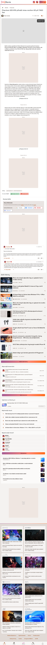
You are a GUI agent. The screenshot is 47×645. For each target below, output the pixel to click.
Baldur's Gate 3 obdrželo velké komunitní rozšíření (33, 577)
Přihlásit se (42, 2)
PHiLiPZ (8, 261)
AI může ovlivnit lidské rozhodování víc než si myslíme (11, 577)
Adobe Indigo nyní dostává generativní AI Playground (28, 353)
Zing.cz (4, 464)
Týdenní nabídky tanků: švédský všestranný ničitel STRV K (33, 596)
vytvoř (35, 204)
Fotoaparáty (12, 7)
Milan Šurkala (7, 15)
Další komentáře (23, 395)
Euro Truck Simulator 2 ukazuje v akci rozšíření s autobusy (12, 631)
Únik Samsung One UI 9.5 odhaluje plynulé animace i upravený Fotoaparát (27, 312)
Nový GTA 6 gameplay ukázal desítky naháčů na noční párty (16, 468)
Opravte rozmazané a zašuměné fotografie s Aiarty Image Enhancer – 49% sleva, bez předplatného (27, 336)
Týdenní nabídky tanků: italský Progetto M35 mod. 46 (34, 604)
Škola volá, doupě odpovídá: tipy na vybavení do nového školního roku (29, 303)
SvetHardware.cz (6, 459)
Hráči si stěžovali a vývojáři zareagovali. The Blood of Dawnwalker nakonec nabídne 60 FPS (34, 542)
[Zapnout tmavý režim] (37, 2)
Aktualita (6, 7)
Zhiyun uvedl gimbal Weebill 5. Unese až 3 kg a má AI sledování (27, 287)
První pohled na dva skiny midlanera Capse (13, 478)
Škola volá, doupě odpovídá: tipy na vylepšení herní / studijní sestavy (28, 278)
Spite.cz (4, 469)
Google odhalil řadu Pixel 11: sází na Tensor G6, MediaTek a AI (29, 328)
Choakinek (8, 246)
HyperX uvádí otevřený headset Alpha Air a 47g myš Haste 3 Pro (34, 627)
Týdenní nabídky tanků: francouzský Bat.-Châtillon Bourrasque (33, 600)
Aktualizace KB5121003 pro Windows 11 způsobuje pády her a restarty (19, 458)
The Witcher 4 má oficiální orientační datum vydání (14, 473)
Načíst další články (23, 361)
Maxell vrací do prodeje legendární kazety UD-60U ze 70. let (11, 573)
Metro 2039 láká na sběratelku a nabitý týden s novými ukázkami (18, 463)
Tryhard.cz (5, 480)
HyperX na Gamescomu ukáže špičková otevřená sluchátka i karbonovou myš (12, 569)
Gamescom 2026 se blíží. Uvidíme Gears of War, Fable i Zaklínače (12, 542)
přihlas (22, 204)
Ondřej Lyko (15, 315)
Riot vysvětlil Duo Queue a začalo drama (10, 601)
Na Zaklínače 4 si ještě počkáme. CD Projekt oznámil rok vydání (34, 546)
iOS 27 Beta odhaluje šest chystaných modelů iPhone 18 (29, 344)
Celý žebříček (23, 453)
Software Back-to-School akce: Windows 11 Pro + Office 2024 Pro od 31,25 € (28, 295)
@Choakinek (7, 263)
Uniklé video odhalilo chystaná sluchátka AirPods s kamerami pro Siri (27, 320)
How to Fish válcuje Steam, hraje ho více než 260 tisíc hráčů (12, 546)
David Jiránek (15, 282)
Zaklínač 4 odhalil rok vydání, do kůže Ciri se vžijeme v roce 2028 (11, 627)
